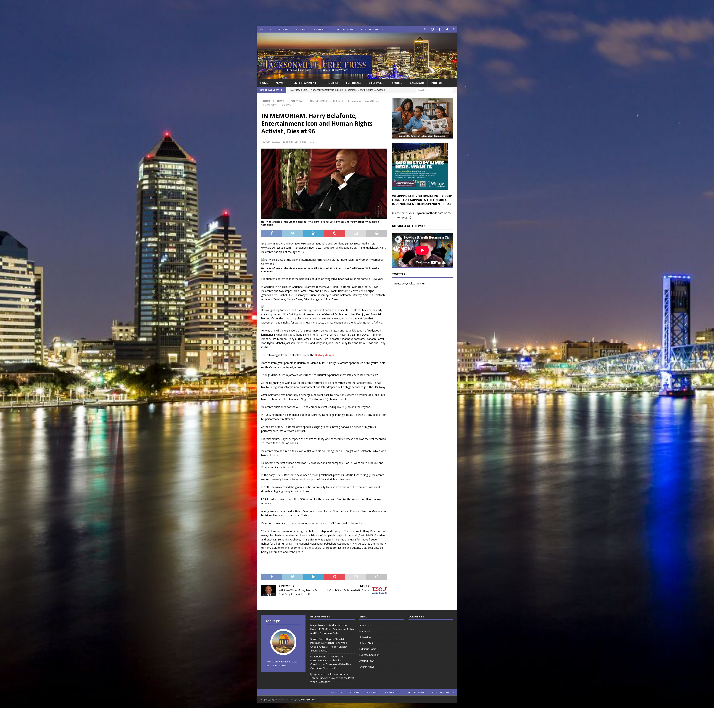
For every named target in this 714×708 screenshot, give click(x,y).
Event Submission (370, 29)
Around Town (366, 660)
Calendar (417, 83)
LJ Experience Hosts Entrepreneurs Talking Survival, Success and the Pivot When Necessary (332, 677)
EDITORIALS (353, 83)
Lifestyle (375, 83)
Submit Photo (321, 29)
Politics (332, 83)
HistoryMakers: (325, 355)
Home (264, 83)
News (279, 83)
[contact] (425, 29)
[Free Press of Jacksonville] (357, 77)
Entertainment (305, 83)
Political (303, 141)
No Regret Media (309, 699)
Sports (397, 83)
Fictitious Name (345, 29)
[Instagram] (432, 29)
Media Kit (283, 29)
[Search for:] (434, 90)
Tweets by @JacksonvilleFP (408, 283)
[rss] (454, 29)
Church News (366, 666)
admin (289, 141)
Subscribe (300, 29)
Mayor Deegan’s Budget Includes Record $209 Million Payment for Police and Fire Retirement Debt (332, 629)
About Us (265, 29)
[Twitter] (447, 29)
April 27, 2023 (273, 141)
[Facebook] (439, 29)
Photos (436, 83)
